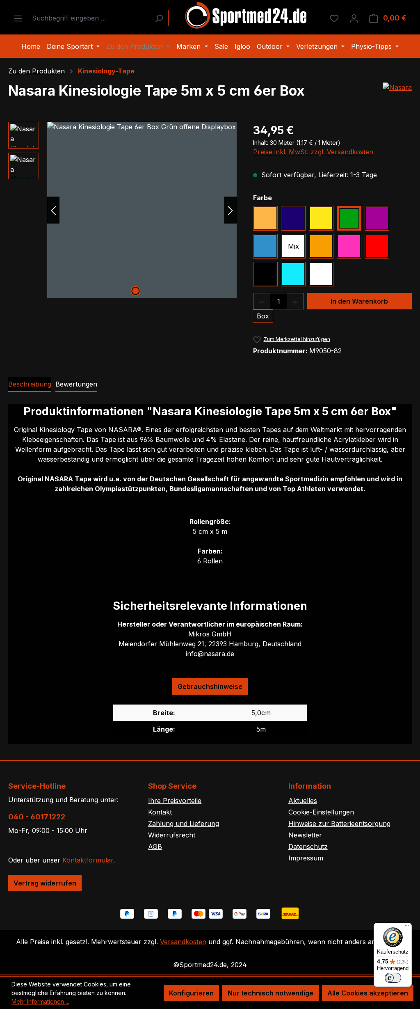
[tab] (29, 384)
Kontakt (160, 812)
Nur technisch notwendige (270, 993)
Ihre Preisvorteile (174, 800)
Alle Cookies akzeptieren (367, 993)
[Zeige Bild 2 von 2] (148, 291)
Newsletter (305, 835)
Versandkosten (183, 942)
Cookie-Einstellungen (321, 812)
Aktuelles (302, 800)
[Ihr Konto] (354, 18)
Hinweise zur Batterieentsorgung (339, 823)
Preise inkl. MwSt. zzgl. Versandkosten (313, 152)
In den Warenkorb (359, 301)
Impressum (305, 858)
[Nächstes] (230, 210)
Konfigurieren (191, 993)
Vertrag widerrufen (45, 883)
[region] (122, 210)
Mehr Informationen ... (40, 1001)
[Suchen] (159, 18)
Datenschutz (308, 846)
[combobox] (89, 18)
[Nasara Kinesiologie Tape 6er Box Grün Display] (142, 210)
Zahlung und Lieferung (183, 823)
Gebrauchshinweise (210, 686)
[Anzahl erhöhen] (295, 301)
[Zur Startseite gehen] (246, 16)
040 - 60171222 (36, 816)
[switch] (393, 978)
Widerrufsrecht (171, 835)
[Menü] (18, 18)
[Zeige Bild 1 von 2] (135, 291)
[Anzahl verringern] (261, 301)
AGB (155, 846)
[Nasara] (397, 87)
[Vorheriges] (53, 210)
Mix (293, 246)
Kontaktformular (87, 860)
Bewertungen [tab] (76, 384)
